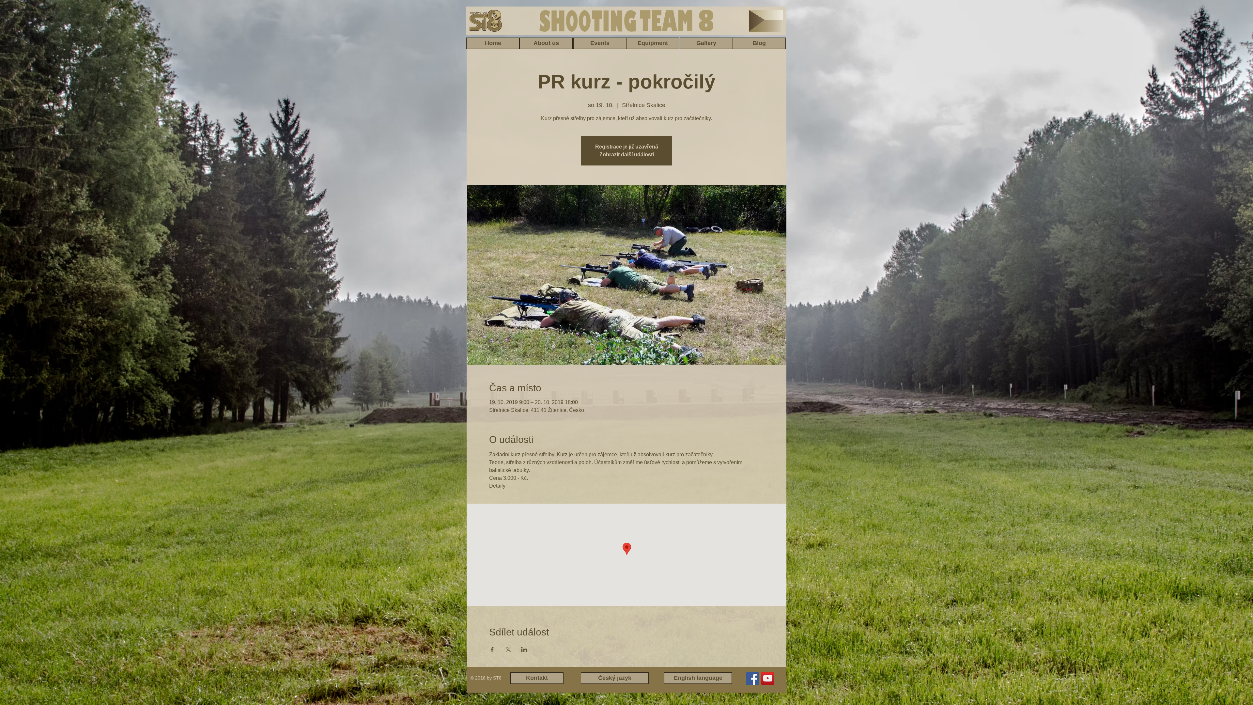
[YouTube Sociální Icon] (767, 678)
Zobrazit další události (626, 154)
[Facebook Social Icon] (752, 678)
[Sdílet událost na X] (508, 649)
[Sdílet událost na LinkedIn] (524, 649)
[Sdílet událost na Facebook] (492, 649)
